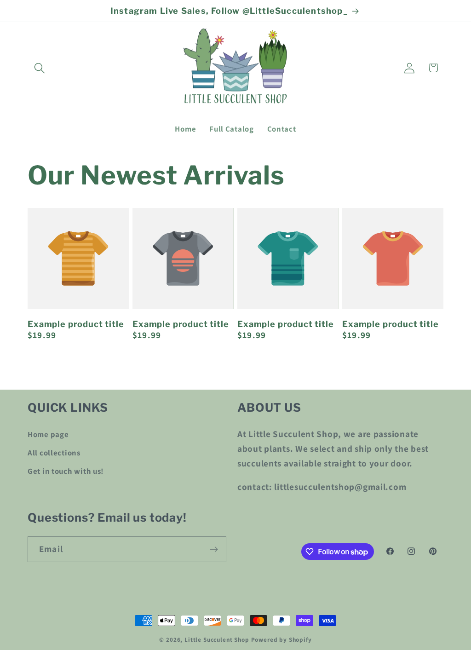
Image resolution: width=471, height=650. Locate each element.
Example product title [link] (76, 324)
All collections (54, 453)
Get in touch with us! (66, 471)
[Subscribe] (213, 549)
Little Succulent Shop (216, 640)
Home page (48, 434)
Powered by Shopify (281, 640)
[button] (40, 68)
